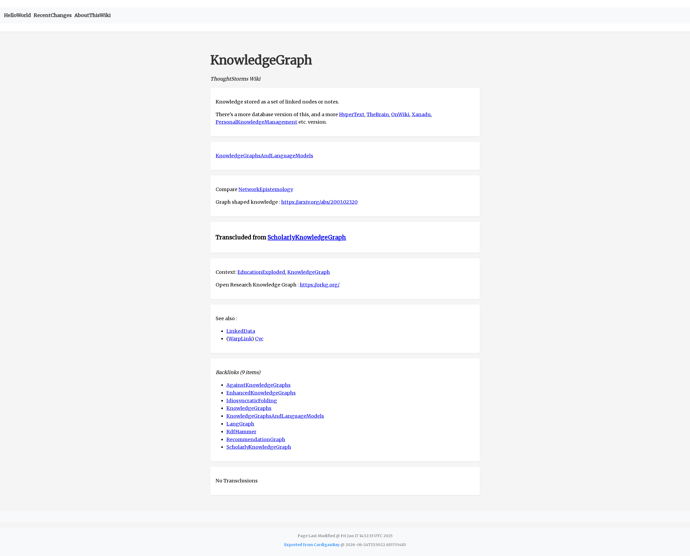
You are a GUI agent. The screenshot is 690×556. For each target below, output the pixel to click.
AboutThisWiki (92, 15)
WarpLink (240, 339)
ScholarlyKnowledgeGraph (307, 237)
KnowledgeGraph (308, 272)
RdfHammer (241, 432)
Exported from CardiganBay (312, 544)
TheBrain (378, 114)
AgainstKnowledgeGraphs (258, 385)
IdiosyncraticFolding (251, 401)
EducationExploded (261, 272)
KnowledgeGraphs (248, 408)
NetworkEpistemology (266, 189)
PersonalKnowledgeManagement (256, 122)
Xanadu (421, 114)
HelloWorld (17, 15)
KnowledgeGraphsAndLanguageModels (264, 156)
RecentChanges (53, 15)
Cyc (259, 339)
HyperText (351, 114)
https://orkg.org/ (320, 285)
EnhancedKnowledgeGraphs (261, 393)
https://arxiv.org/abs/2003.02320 (319, 202)
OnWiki (400, 114)
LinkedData (240, 331)
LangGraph (240, 424)
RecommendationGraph (255, 439)
